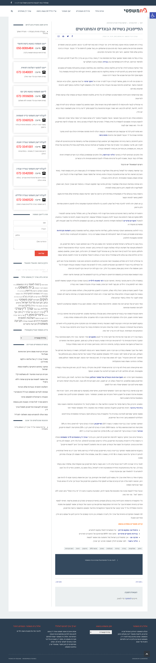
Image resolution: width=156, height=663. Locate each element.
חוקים (44, 299)
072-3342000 (24, 173)
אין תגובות (106, 36)
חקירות (36, 300)
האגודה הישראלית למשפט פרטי (34, 397)
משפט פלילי (38, 306)
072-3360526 (24, 120)
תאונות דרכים (41, 321)
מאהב (102, 548)
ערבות (46, 315)
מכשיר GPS (93, 548)
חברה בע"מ (28, 296)
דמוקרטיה (28, 293)
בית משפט (26, 287)
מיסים (18, 303)
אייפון (139, 548)
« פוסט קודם (139, 582)
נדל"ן (33, 306)
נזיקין (27, 305)
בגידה (124, 548)
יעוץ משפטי (26, 299)
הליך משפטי (19, 294)
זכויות (45, 296)
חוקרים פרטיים (133, 23)
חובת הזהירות (18, 297)
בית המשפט (22, 284)
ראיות (78, 548)
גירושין (28, 290)
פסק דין (29, 315)
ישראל (16, 300)
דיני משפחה (38, 293)
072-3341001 (24, 146)
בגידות (117, 548)
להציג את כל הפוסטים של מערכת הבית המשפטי (100, 560)
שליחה (41, 253)
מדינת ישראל (28, 302)
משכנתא (45, 306)
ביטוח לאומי (35, 284)
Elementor (143, 658)
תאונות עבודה (28, 321)
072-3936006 (24, 96)
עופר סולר (37, 309)
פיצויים (39, 315)
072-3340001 (24, 72)
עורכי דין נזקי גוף (37, 312)
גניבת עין (22, 291)
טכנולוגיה (109, 548)
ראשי (141, 23)
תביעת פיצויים (30, 324)
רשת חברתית (69, 548)
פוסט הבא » (58, 582)
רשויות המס (40, 318)
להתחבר (128, 598)
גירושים (34, 291)
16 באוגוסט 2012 (119, 36)
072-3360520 (24, 200)
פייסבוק (85, 548)
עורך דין (27, 308)
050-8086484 (24, 48)
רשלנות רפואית (26, 317)
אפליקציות (132, 548)
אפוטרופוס (45, 285)
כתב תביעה (42, 302)
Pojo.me (18, 658)
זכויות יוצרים (37, 297)
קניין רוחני (20, 315)
